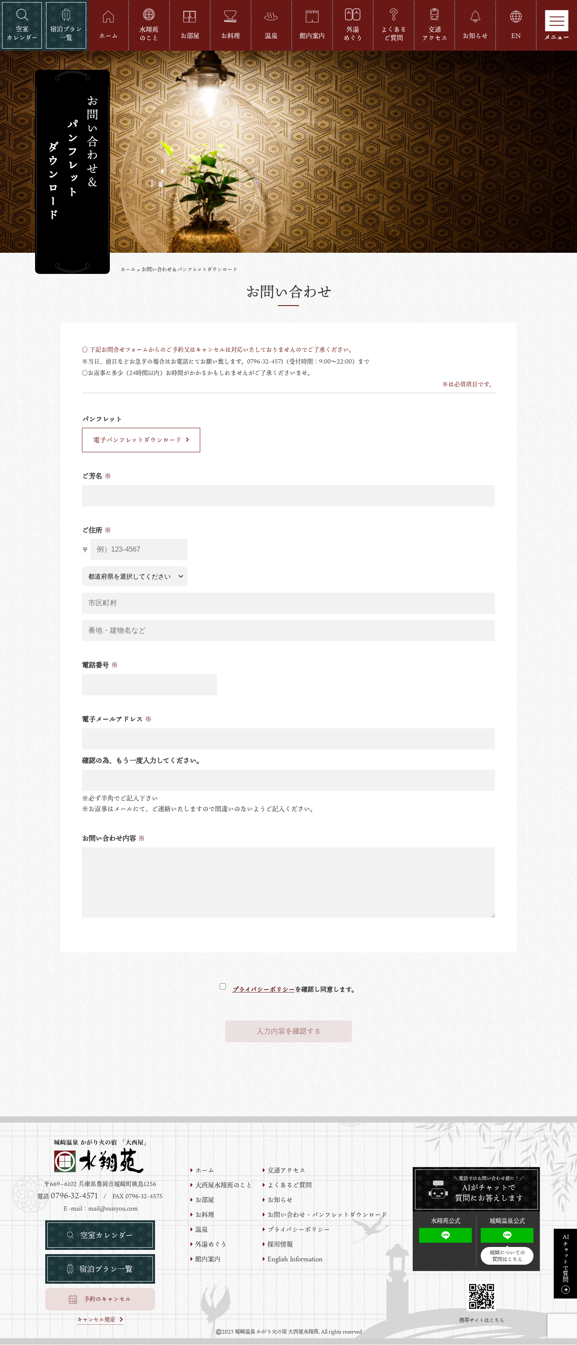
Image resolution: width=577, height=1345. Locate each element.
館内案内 (207, 1259)
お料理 (204, 1214)
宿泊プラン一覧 (106, 1268)
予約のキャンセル (107, 1299)
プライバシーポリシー (263, 989)
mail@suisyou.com (113, 1208)
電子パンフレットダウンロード (137, 439)
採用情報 (280, 1244)
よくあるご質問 (289, 1185)
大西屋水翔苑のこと (223, 1185)
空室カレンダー (106, 1235)
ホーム (128, 269)
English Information (295, 1259)
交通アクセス (286, 1170)
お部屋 (204, 1200)
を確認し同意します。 (295, 989)
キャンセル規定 (96, 1320)
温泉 (201, 1229)
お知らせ (280, 1200)
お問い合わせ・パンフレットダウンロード (327, 1214)
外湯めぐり (211, 1244)
